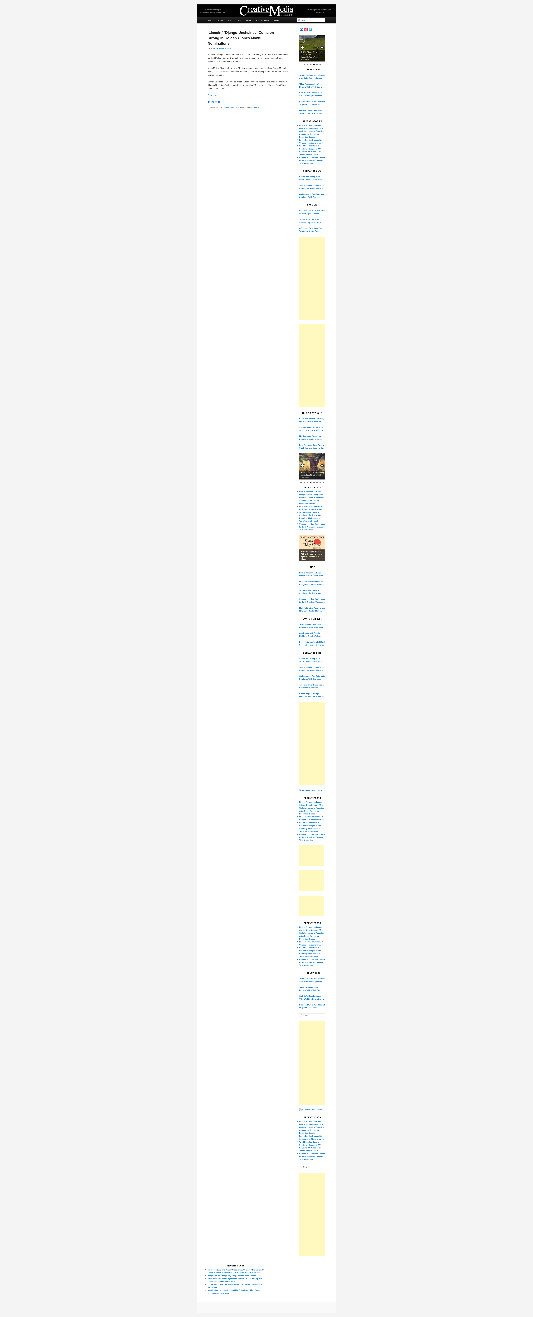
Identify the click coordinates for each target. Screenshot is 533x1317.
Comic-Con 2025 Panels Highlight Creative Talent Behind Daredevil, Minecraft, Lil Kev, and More (311, 634)
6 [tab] (320, 64)
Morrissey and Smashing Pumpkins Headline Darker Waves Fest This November (311, 437)
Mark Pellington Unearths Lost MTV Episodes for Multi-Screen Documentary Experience (312, 609)
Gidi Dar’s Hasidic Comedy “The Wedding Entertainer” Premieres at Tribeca (311, 94)
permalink (255, 107)
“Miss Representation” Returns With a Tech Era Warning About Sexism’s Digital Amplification (310, 85)
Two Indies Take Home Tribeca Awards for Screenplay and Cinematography (312, 77)
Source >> (212, 95)
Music (230, 20)
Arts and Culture (262, 20)
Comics (248, 20)
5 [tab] (317, 64)
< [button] (303, 48)
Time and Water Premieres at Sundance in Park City (311, 686)
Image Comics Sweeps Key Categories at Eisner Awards (311, 583)
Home (210, 20)
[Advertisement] (312, 278)
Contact (276, 20)
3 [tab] (310, 64)
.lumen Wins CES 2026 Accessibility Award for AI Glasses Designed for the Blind (310, 221)
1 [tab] (304, 64)
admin (237, 107)
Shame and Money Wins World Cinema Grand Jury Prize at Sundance (310, 178)
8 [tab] (323, 482)
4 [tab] (314, 64)
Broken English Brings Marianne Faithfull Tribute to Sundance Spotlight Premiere (312, 695)
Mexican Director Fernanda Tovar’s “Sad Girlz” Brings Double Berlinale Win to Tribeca (310, 112)
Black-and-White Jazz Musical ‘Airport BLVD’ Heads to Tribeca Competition (312, 103)
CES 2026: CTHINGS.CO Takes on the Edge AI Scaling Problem (312, 212)
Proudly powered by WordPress (266, 1307)
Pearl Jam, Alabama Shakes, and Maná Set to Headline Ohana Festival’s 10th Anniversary (311, 420)
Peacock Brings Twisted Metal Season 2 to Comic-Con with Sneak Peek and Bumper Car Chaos (312, 643)
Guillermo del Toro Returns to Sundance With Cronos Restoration (312, 196)
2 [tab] (307, 64)
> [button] (322, 48)
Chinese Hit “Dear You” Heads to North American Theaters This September (312, 160)
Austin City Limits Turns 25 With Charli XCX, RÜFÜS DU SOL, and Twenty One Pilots (311, 429)
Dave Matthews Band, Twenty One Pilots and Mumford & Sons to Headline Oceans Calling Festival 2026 (311, 446)
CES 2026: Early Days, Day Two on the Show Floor (310, 229)
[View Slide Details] (312, 48)
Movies (220, 20)
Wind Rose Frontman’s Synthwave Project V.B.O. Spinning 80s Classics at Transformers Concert (310, 592)
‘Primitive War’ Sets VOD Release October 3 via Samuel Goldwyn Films (312, 626)
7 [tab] (320, 482)
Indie (239, 20)
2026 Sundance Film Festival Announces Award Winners (311, 186)
